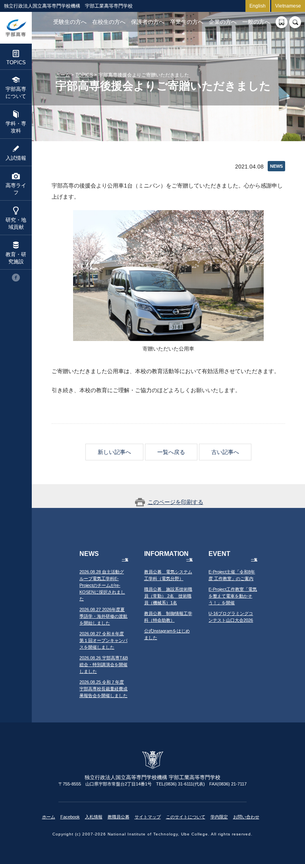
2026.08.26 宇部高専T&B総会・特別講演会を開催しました (103, 664)
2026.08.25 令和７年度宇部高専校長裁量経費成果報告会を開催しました (103, 689)
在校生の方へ (108, 22)
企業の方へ (223, 22)
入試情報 (16, 158)
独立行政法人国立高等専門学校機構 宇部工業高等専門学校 (16, 28)
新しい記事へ (114, 452)
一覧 (125, 559)
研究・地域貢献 (16, 223)
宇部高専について (16, 92)
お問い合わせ (246, 816)
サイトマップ (148, 816)
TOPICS (16, 62)
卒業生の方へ (186, 22)
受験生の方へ (70, 22)
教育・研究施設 (16, 257)
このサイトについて (185, 816)
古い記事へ (225, 452)
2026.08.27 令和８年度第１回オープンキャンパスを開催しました (103, 640)
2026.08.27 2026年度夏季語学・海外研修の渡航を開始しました (103, 616)
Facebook (70, 816)
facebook (16, 278)
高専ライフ (16, 188)
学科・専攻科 (16, 127)
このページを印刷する (175, 502)
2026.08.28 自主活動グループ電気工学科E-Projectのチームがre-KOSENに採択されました (102, 585)
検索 (295, 22)
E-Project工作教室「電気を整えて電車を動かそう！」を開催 (232, 596)
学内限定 (219, 816)
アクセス (282, 22)
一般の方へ (256, 22)
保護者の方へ (147, 22)
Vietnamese (288, 6)
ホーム (63, 75)
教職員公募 (118, 816)
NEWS (276, 166)
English (257, 6)
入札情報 (93, 816)
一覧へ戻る (171, 452)
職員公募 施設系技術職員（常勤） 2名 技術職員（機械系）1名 (168, 596)
